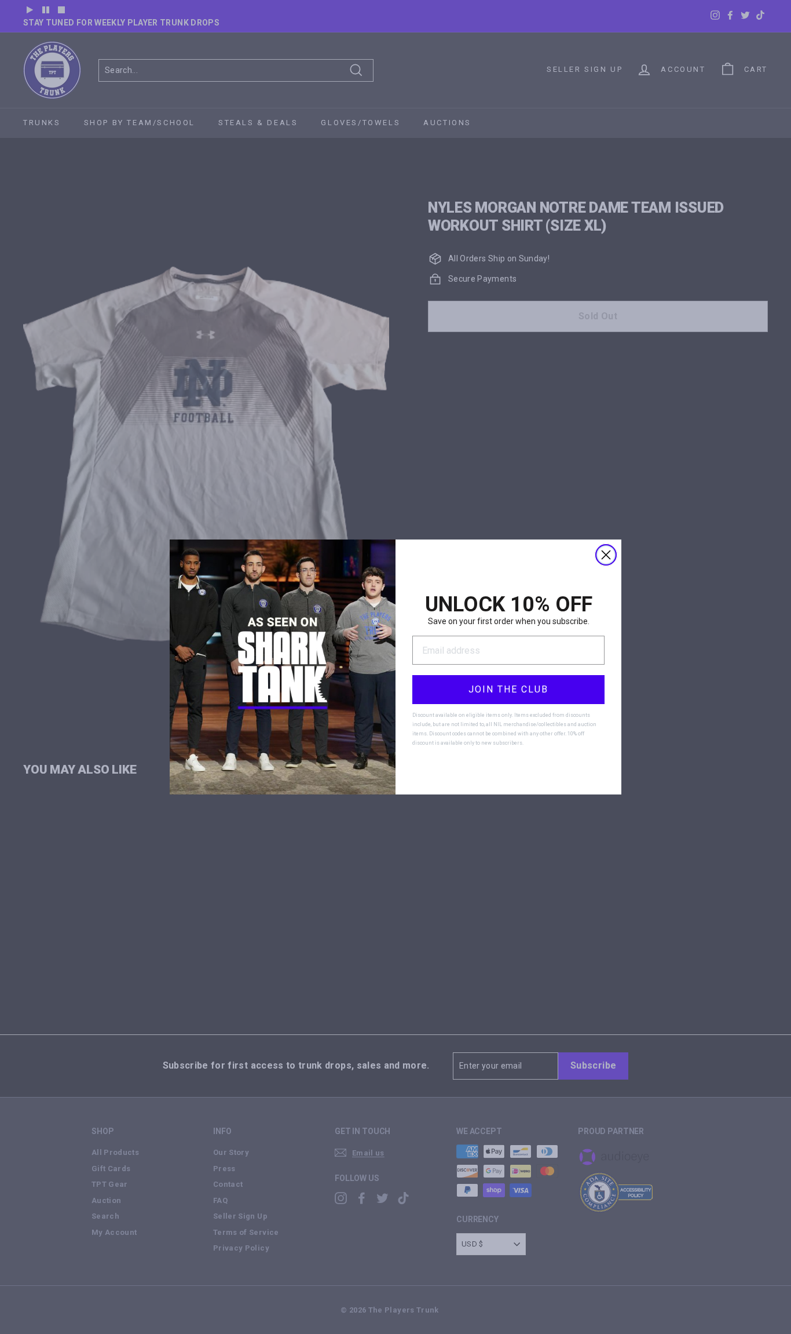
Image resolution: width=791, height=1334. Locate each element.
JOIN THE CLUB (508, 689)
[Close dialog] (606, 555)
